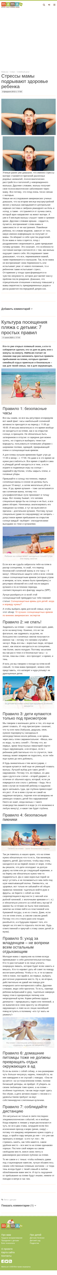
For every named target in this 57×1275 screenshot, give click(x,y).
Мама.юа (4, 72)
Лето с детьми (10, 1199)
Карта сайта (8, 1252)
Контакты (6, 1255)
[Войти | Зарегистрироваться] (49, 5)
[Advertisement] (28, 39)
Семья (12, 72)
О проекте (7, 1248)
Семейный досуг (23, 72)
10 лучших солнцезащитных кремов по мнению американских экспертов (28, 613)
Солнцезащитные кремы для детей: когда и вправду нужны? (28, 602)
